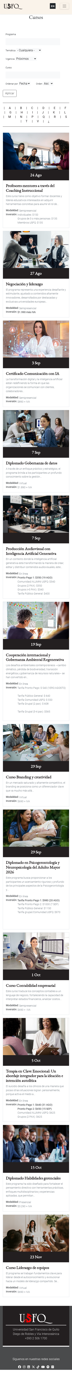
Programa (11, 34)
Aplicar (9, 93)
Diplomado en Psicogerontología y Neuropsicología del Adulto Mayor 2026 (33, 867)
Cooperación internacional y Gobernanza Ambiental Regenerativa (35, 657)
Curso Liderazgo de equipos (27, 1267)
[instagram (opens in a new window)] (24, 1367)
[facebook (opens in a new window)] (19, 1367)
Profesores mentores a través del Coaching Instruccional (30, 188)
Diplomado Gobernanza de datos (31, 462)
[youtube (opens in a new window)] (43, 1367)
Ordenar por (12, 83)
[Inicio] (13, 6)
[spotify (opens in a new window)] (48, 1367)
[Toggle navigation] (64, 6)
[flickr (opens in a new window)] (52, 1367)
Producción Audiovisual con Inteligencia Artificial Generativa (31, 551)
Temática (11, 50)
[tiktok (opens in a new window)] (38, 1367)
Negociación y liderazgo (24, 283)
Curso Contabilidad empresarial (30, 985)
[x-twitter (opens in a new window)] (33, 1367)
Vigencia (10, 59)
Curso (9, 67)
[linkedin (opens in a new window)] (28, 1367)
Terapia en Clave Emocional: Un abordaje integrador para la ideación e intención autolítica (34, 1075)
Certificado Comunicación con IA (32, 373)
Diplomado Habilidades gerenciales (33, 1177)
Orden (39, 83)
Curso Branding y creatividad (28, 776)
